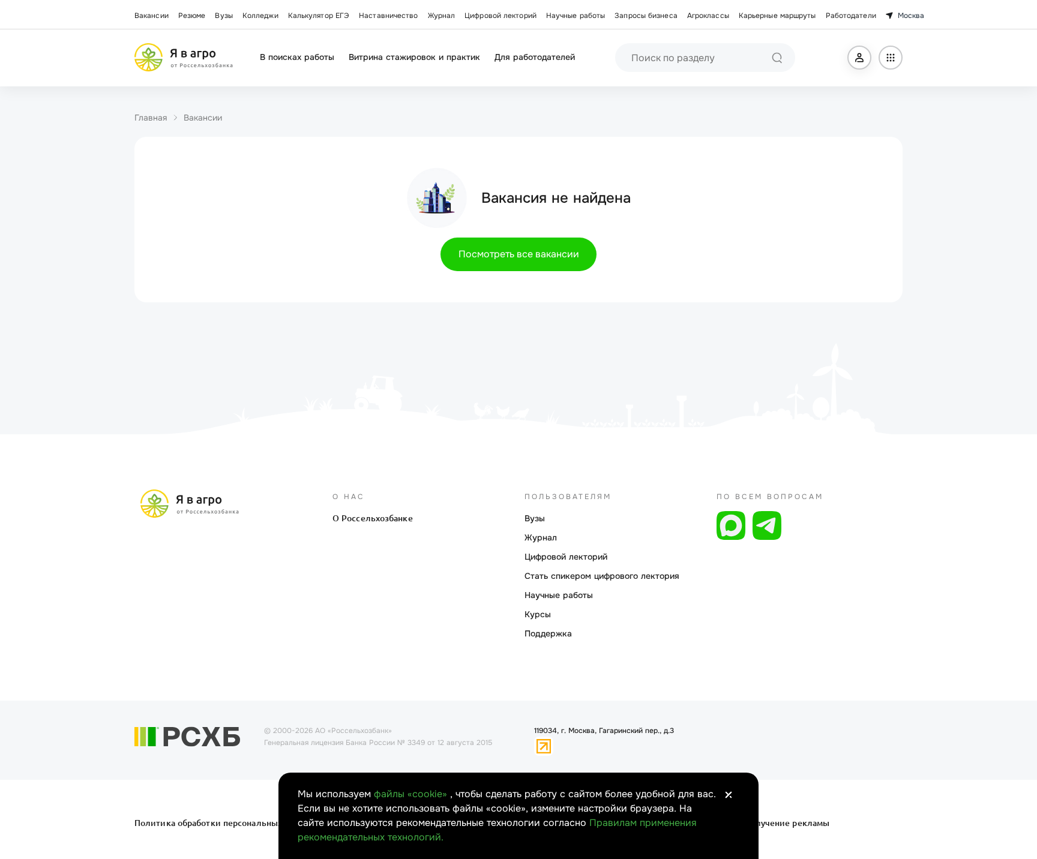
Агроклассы (708, 15)
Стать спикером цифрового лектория (602, 575)
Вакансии (151, 15)
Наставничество (388, 15)
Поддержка (548, 633)
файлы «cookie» (412, 794)
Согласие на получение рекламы (760, 823)
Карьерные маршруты (777, 15)
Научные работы (575, 15)
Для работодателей (534, 57)
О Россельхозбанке (372, 518)
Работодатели (851, 15)
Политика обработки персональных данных (225, 823)
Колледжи (260, 15)
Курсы (538, 614)
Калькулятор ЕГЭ (319, 15)
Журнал (441, 15)
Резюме (192, 15)
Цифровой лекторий (500, 15)
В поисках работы (297, 57)
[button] (859, 58)
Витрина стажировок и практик (414, 57)
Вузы (223, 15)
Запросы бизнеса (646, 15)
